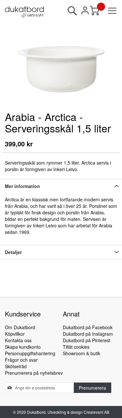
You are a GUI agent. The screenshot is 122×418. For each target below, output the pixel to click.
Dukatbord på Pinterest (86, 340)
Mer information (22, 186)
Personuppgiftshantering (30, 353)
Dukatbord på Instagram (88, 333)
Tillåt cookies (76, 347)
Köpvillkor (15, 333)
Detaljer (13, 252)
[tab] (61, 186)
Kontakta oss (18, 340)
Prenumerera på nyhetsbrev (34, 373)
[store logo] (24, 12)
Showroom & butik (81, 353)
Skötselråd (16, 366)
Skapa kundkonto (23, 347)
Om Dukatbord (20, 327)
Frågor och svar (21, 360)
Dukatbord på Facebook (88, 327)
